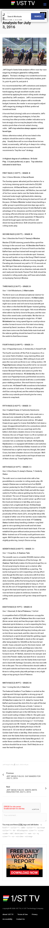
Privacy (34, 914)
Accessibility (7, 919)
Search (37, 16)
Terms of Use (22, 914)
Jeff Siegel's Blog (8, 764)
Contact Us (20, 919)
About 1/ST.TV (8, 914)
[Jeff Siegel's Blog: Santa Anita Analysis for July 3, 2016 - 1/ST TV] (24, 3)
